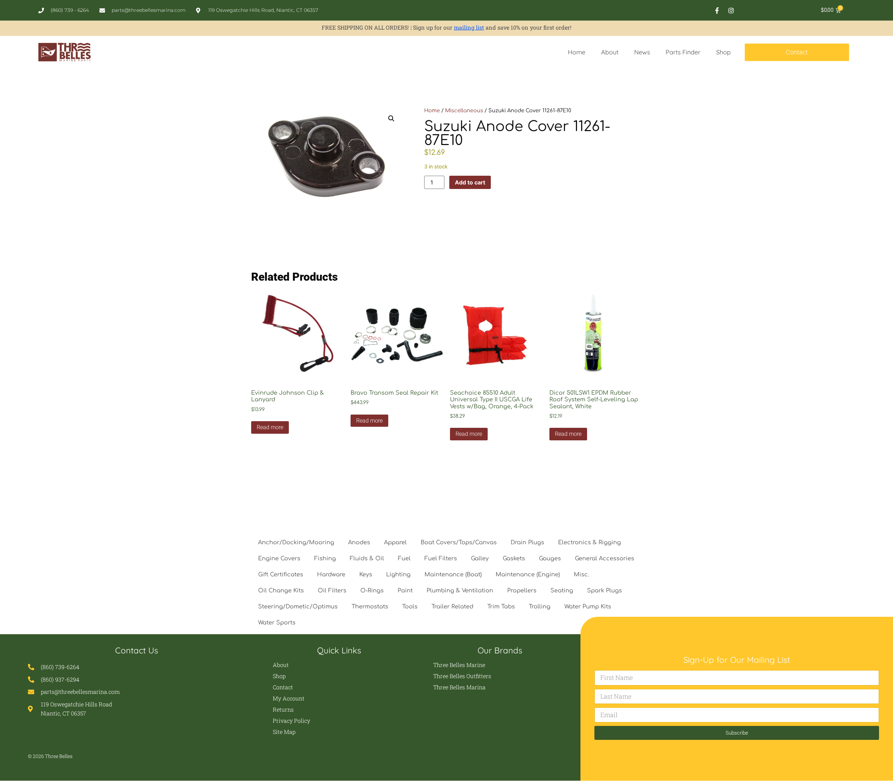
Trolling (539, 607)
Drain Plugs (527, 542)
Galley (480, 558)
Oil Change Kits (281, 590)
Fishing (325, 558)
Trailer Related (452, 607)
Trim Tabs (501, 607)
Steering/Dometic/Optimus (298, 607)
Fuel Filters (441, 558)
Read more (270, 427)
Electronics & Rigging (589, 542)
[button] (391, 118)
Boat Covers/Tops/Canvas (459, 542)
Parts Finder (683, 52)
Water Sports (276, 623)
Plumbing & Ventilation (460, 590)
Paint (405, 590)
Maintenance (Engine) (528, 574)
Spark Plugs (604, 590)
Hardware (331, 574)
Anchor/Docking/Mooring (296, 542)
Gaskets (514, 558)
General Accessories (604, 558)
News (642, 52)
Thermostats (370, 607)
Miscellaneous (464, 110)
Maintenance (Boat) (453, 574)
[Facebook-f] (717, 10)
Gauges (550, 558)
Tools (410, 607)
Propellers (521, 590)
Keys (365, 574)
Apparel (395, 542)
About (609, 52)
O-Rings (372, 590)
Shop (723, 52)
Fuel (404, 558)
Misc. (581, 574)
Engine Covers (279, 558)
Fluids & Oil (367, 558)
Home (576, 52)
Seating (561, 590)
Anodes (359, 542)
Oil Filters (332, 590)
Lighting (398, 574)
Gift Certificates (280, 574)
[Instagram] (731, 10)
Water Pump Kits (587, 607)
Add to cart (470, 182)
